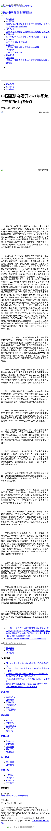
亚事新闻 (10, 653)
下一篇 (26, 638)
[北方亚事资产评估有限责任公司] (25, 6)
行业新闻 (10, 89)
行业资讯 (10, 87)
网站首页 (10, 19)
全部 (8, 42)
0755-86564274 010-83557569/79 (14, 796)
